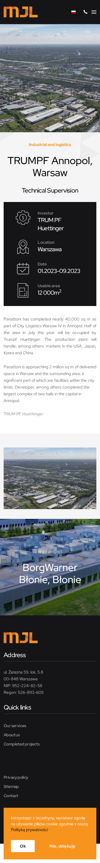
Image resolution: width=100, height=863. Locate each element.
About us (12, 735)
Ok (23, 846)
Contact (11, 795)
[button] (94, 12)
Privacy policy (16, 777)
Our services (15, 725)
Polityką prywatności (29, 829)
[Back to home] (21, 12)
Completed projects (22, 744)
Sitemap (11, 786)
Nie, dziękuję (62, 846)
